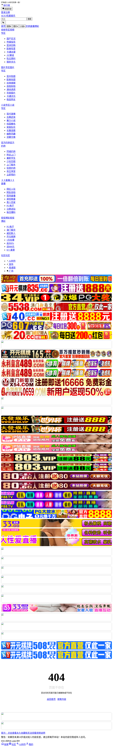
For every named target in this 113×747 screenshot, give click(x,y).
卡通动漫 (11, 52)
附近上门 (11, 155)
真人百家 (11, 202)
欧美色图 (11, 79)
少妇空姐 (11, 161)
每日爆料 (11, 212)
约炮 (28, 26)
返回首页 (51, 699)
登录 (3, 12)
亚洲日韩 (11, 45)
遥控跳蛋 (11, 199)
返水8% (10, 243)
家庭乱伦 (11, 127)
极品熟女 (11, 99)
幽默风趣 (11, 134)
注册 (8, 12)
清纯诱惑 (11, 89)
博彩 (37, 26)
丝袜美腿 (11, 83)
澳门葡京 (11, 230)
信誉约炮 (11, 168)
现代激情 (11, 114)
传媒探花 (11, 42)
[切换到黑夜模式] (3, 22)
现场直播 (11, 196)
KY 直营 (11, 250)
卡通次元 (11, 96)
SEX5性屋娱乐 (8, 16)
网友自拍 (11, 192)
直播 (32, 26)
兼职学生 (11, 158)
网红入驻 (11, 189)
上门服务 (11, 165)
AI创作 (12, 261)
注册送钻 (11, 209)
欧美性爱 (11, 48)
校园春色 (11, 124)
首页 (3, 26)
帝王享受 (11, 171)
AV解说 (10, 55)
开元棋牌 (11, 236)
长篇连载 (11, 130)
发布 (10, 264)
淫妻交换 (11, 137)
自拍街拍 (11, 86)
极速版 (12, 267)
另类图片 (11, 93)
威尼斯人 (11, 233)
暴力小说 (11, 120)
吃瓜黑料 (11, 58)
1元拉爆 (10, 240)
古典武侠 (11, 117)
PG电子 (10, 205)
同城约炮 (11, 151)
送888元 (10, 246)
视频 (9, 26)
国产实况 (11, 38)
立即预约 (11, 175)
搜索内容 (61, 699)
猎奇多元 (11, 62)
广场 (10, 271)
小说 (22, 26)
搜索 (29, 19)
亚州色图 (11, 76)
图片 (15, 26)
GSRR (14, 741)
